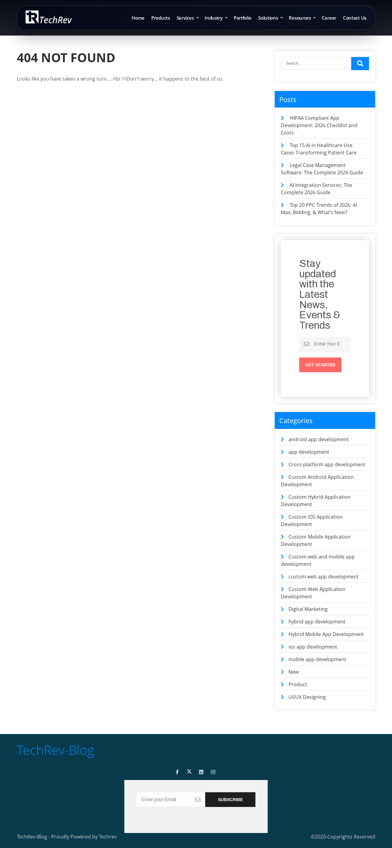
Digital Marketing (308, 609)
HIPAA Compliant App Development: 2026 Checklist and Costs (319, 125)
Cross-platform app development (326, 464)
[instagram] (213, 772)
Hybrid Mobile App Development (326, 634)
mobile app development (317, 659)
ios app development (312, 646)
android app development (318, 439)
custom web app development (323, 576)
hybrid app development (316, 621)
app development (308, 452)
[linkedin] (201, 772)
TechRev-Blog (55, 750)
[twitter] (189, 772)
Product (297, 684)
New (293, 671)
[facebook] (177, 772)
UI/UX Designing (307, 697)
